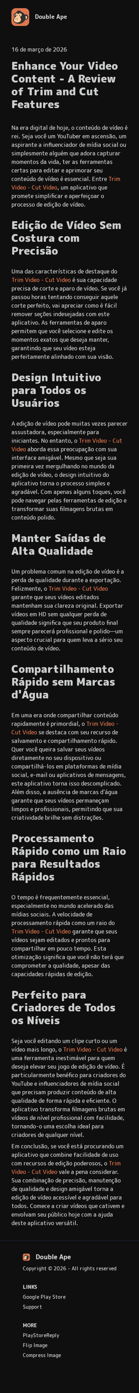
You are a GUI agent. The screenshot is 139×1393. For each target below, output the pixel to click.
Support (32, 1306)
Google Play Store (44, 1297)
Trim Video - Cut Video (41, 280)
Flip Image (35, 1345)
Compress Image (42, 1355)
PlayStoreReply (41, 1335)
